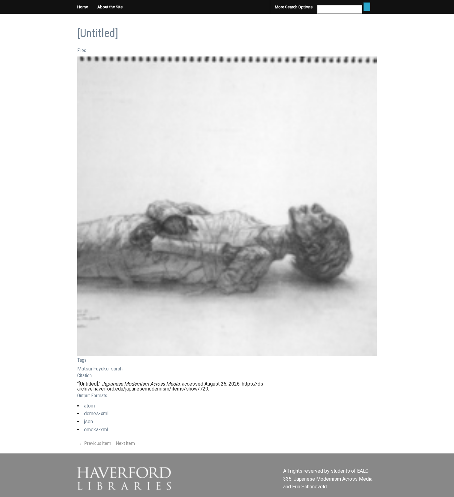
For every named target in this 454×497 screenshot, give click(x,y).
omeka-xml (96, 429)
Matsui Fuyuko (93, 369)
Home (82, 7)
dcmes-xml (96, 413)
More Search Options (294, 7)
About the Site (110, 7)
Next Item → (128, 443)
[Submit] (367, 6)
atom (89, 406)
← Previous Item (95, 443)
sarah (117, 369)
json (88, 421)
